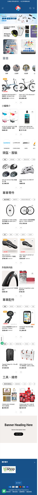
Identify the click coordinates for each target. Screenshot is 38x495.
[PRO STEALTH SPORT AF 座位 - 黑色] (27, 245)
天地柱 (26, 344)
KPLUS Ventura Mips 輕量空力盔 (9, 180)
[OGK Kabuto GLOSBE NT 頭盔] (27, 170)
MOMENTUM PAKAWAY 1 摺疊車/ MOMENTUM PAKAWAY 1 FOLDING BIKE (10, 95)
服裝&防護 (26, 159)
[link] (18, 469)
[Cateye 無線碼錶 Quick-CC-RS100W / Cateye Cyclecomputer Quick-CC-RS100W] (10, 317)
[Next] (20, 21)
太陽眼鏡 (12, 159)
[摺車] (6, 68)
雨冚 (11, 344)
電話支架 (19, 306)
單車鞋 (34, 159)
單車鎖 (26, 306)
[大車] (33, 8)
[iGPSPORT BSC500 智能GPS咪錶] (27, 317)
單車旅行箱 (18, 344)
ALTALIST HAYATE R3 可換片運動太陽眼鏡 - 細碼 (9, 127)
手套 (19, 159)
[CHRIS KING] (16, 143)
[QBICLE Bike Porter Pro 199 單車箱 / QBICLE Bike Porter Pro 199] (27, 355)
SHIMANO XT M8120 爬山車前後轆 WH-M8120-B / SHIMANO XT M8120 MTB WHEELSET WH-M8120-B (9, 220)
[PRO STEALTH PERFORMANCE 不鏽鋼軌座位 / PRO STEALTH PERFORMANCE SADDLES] (10, 245)
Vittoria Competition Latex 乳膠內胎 (26, 288)
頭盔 (5, 159)
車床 (33, 344)
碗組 (35, 199)
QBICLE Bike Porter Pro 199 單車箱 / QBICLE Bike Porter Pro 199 (26, 365)
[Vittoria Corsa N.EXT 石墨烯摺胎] (10, 278)
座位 (5, 234)
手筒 (17, 234)
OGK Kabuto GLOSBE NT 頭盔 (26, 180)
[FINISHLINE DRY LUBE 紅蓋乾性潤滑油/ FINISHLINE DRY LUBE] (27, 395)
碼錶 (5, 306)
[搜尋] (30, 8)
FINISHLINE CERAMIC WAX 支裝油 (8, 405)
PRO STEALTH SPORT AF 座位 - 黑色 (26, 255)
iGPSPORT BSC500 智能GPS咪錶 (26, 327)
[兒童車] (26, 68)
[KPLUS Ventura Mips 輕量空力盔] (10, 170)
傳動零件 (15, 199)
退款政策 (8, 491)
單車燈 (11, 306)
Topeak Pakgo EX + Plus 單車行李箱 (9, 365)
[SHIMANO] (6, 143)
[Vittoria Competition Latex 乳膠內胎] (27, 278)
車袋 (5, 344)
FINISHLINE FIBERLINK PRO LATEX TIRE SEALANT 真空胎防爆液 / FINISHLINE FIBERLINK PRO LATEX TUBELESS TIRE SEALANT (27, 127)
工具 (24, 384)
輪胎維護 (17, 384)
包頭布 (30, 234)
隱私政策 (15, 491)
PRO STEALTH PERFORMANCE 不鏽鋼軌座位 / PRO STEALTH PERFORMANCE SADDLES (9, 255)
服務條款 (22, 491)
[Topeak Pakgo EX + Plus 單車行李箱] (10, 355)
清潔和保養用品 (8, 384)
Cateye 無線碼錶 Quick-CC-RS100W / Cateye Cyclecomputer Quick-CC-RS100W (9, 327)
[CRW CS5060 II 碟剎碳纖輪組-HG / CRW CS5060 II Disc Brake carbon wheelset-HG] (27, 210)
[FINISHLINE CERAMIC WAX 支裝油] (10, 395)
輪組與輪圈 (6, 199)
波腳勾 (23, 234)
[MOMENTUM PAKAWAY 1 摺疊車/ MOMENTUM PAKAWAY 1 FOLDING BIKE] (10, 85)
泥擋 (33, 306)
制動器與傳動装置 (25, 199)
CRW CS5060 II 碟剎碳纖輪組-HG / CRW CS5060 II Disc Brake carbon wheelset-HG (27, 220)
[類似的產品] (15, 80)
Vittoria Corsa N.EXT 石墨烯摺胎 (10, 288)
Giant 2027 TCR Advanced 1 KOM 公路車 (27, 95)
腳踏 (11, 234)
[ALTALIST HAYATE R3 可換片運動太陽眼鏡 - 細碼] (10, 117)
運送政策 (29, 491)
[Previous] (16, 21)
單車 (5, 58)
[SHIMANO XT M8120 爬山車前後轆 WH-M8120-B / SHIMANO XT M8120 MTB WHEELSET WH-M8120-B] (10, 210)
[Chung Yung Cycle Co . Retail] (18, 8)
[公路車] (16, 68)
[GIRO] (26, 143)
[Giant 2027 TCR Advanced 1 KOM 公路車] (27, 85)
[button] (3, 8)
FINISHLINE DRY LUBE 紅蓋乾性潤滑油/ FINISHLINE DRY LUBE (27, 405)
